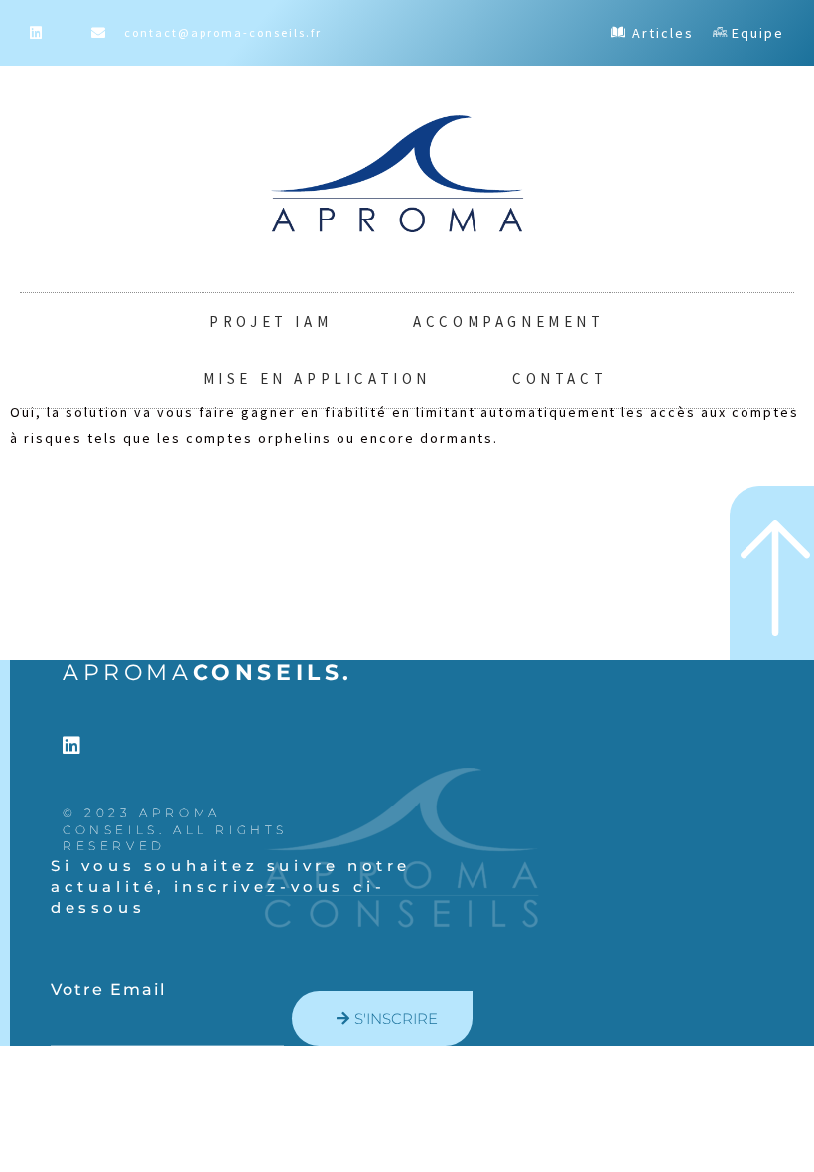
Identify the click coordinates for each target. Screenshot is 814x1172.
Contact (559, 378)
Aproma (208, 672)
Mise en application (317, 378)
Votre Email (108, 989)
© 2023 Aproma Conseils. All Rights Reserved (175, 830)
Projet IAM (270, 321)
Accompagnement (508, 321)
